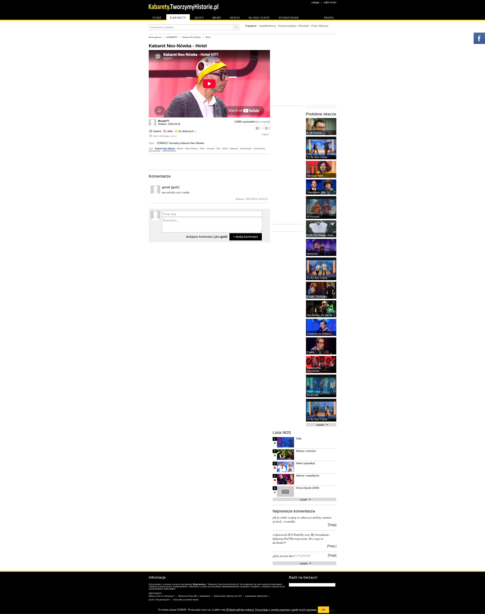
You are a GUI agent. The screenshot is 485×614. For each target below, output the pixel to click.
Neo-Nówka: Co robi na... (320, 315)
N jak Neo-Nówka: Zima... (321, 235)
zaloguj (315, 2)
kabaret (234, 148)
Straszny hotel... (316, 175)
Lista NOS (282, 432)
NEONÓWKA (169, 151)
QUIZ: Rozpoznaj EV (159, 599)
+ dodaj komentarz (245, 236)
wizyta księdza (287, 25)
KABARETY (172, 37)
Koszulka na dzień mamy (186, 599)
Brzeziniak (312, 395)
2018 (225, 148)
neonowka (155, 151)
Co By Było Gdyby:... (318, 157)
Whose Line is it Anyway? (161, 596)
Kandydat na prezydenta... (314, 369)
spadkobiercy (268, 25)
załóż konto (330, 2)
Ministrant (312, 253)
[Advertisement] (209, 161)
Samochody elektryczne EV (228, 596)
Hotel (208, 37)
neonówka (260, 148)
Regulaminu (199, 584)
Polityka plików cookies (240, 609)
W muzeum (313, 216)
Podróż (311, 352)
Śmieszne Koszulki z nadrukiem (194, 596)
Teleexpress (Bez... (317, 192)
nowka (211, 148)
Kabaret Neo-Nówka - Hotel (178, 45)
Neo (203, 148)
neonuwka (246, 148)
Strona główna (155, 37)
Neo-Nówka (192, 148)
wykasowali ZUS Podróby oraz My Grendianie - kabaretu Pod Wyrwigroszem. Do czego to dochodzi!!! (302, 538)
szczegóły (263, 121)
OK (323, 609)
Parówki (304, 25)
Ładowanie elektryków (256, 596)
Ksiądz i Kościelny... (318, 296)
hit (218, 148)
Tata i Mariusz (320, 25)
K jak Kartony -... (316, 132)
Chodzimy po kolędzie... (320, 333)
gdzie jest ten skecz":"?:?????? (291, 556)
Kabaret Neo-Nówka (192, 37)
